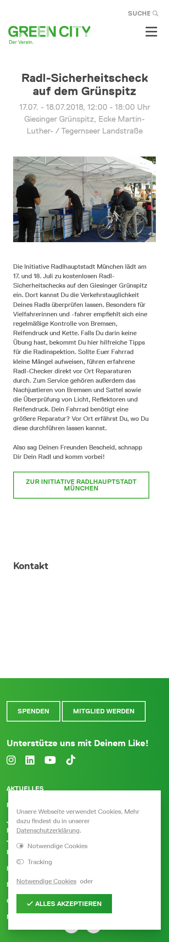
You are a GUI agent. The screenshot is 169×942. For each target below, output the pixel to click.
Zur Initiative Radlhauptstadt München (81, 485)
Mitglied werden (104, 711)
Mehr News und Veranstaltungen (81, 521)
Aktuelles (25, 788)
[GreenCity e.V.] (49, 34)
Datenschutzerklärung (48, 830)
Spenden (33, 711)
